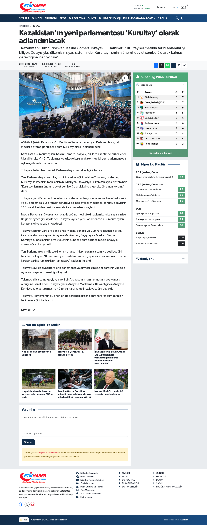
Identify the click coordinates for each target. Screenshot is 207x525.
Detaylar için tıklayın (160, 153)
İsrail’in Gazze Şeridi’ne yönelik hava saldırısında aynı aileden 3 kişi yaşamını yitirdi (74, 394)
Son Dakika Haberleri (90, 493)
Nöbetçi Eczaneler (89, 473)
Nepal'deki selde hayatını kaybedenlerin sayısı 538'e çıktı (37, 394)
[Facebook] (21, 504)
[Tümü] (183, 259)
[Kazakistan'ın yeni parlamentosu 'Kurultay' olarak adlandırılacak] (75, 105)
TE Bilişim (183, 520)
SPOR (63, 18)
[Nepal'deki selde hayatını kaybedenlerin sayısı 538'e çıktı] (38, 379)
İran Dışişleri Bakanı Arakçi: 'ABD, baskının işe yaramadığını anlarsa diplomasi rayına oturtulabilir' (109, 358)
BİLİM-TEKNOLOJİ (110, 18)
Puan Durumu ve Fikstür (91, 487)
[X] (27, 504)
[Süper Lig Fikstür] (183, 164)
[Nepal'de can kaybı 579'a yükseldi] (38, 339)
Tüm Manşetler (87, 490)
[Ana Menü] (186, 18)
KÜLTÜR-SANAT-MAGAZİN (139, 18)
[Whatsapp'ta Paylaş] (167, 65)
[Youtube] (32, 504)
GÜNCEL (37, 18)
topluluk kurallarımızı (49, 452)
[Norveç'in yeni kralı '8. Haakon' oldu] (75, 339)
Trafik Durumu (87, 483)
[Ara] (177, 18)
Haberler (24, 26)
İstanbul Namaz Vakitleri (92, 480)
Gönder (28, 442)
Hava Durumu (86, 476)
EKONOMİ (51, 18)
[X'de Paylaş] (161, 65)
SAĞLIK (162, 18)
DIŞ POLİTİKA (77, 18)
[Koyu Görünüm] (181, 18)
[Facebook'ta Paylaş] (156, 65)
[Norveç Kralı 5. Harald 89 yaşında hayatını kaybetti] (111, 379)
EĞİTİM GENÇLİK (130, 487)
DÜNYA (92, 18)
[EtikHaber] (33, 7)
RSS (25, 520)
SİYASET (24, 18)
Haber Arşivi (86, 497)
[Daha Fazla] (173, 65)
